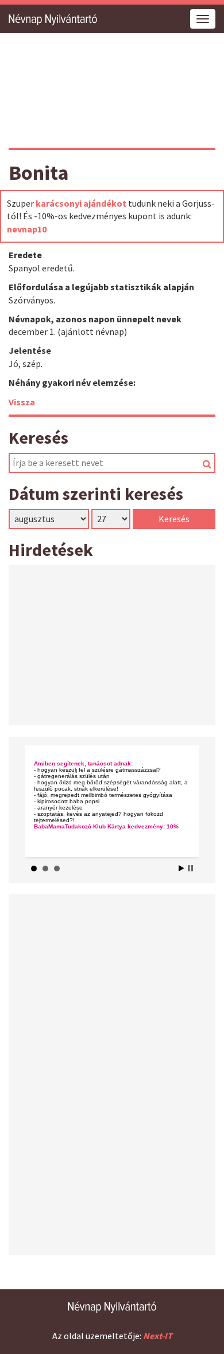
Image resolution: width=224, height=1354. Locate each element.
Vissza (22, 402)
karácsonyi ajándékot (81, 203)
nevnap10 (27, 229)
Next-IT (157, 1335)
